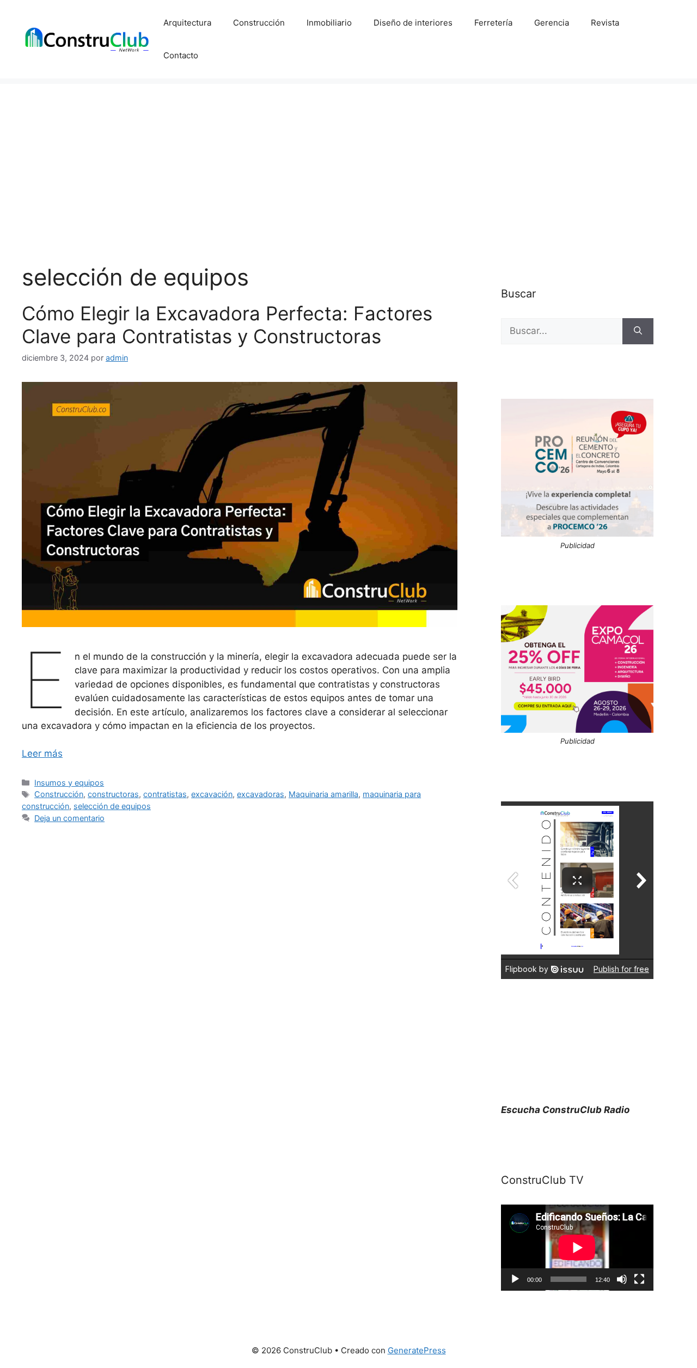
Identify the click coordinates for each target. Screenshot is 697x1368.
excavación (212, 794)
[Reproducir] (515, 1279)
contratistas (165, 794)
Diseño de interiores (413, 22)
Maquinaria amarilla (323, 794)
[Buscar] (637, 331)
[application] (577, 1248)
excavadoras (260, 794)
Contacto (180, 55)
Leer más (42, 753)
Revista (605, 22)
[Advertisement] (348, 160)
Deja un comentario (69, 818)
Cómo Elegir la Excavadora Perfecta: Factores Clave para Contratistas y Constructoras (227, 325)
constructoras (113, 794)
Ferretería (493, 22)
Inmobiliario (329, 22)
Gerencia (551, 22)
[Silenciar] (621, 1279)
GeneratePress (417, 1350)
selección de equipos (112, 806)
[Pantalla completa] (639, 1279)
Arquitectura (187, 22)
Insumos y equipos (69, 782)
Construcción (259, 22)
